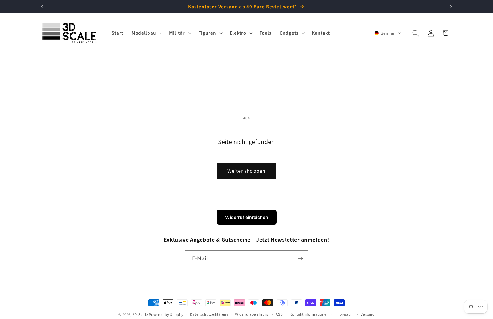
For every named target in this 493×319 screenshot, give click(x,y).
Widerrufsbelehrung (252, 314)
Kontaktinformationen (309, 314)
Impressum (344, 314)
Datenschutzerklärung (209, 314)
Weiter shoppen (246, 171)
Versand (368, 314)
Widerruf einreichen (246, 217)
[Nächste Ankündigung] (450, 6)
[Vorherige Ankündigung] (42, 6)
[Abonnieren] (300, 258)
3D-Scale (140, 314)
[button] (146, 33)
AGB (279, 314)
